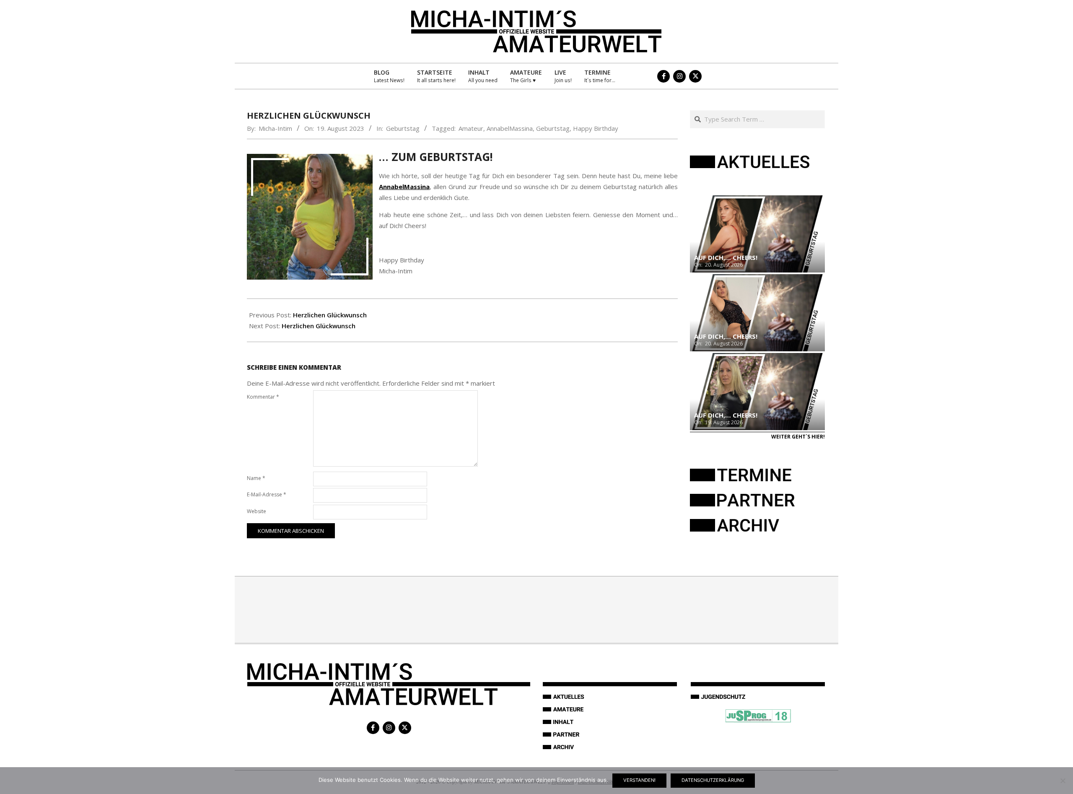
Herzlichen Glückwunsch (330, 315)
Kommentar (263, 396)
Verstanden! (639, 780)
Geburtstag (403, 128)
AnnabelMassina (510, 128)
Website (256, 511)
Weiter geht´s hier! (798, 436)
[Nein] (1062, 780)
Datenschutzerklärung (713, 780)
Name (256, 478)
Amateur (471, 128)
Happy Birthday (595, 128)
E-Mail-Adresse (266, 494)
